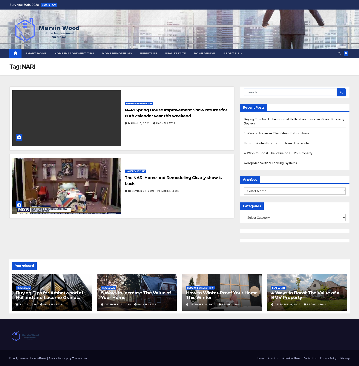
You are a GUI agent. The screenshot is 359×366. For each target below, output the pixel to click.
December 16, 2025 (288, 304)
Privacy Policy (328, 358)
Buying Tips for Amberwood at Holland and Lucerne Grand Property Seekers (49, 297)
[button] (339, 53)
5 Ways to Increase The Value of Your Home (276, 133)
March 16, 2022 (139, 123)
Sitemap (345, 358)
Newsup (63, 358)
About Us (231, 53)
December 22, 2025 (118, 304)
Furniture (148, 53)
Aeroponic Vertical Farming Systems (270, 163)
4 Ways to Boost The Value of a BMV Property (278, 153)
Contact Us (310, 358)
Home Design (204, 53)
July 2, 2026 (28, 304)
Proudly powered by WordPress (28, 358)
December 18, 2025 (203, 304)
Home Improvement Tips (74, 53)
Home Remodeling (117, 53)
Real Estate (175, 53)
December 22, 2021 (141, 191)
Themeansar (79, 358)
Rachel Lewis (165, 123)
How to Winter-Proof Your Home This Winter (277, 143)
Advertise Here (291, 358)
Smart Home (36, 53)
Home (260, 358)
